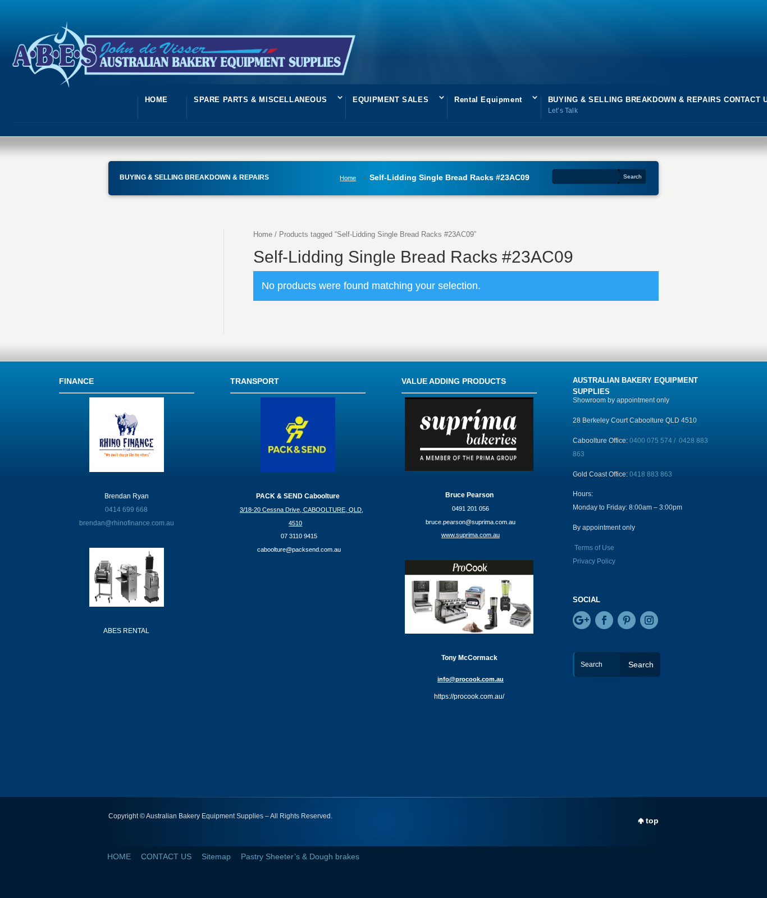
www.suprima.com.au (470, 535)
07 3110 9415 (299, 536)
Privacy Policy (594, 561)
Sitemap (216, 856)
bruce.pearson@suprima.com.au (470, 522)
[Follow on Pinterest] (627, 620)
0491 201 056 (470, 508)
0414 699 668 (126, 510)
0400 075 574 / (654, 441)
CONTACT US (166, 856)
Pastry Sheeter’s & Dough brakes (300, 856)
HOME (156, 99)
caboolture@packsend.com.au (299, 549)
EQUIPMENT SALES (390, 99)
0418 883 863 (650, 474)
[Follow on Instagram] (649, 620)
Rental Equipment (488, 99)
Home (348, 178)
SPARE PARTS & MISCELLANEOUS (260, 99)
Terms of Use (594, 548)
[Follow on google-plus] (582, 620)
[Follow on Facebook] (604, 620)
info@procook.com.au (470, 679)
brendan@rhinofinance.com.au (126, 523)
